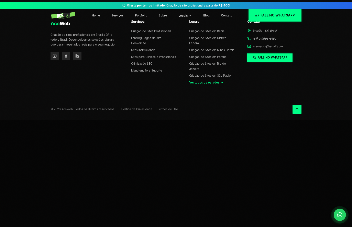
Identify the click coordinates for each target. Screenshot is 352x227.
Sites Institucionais (143, 50)
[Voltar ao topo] (297, 109)
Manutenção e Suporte (146, 70)
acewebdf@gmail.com (268, 46)
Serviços (117, 15)
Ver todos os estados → (206, 82)
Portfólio (141, 15)
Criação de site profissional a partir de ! (178, 5)
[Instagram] (55, 56)
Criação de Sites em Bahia (206, 31)
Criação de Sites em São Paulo (210, 75)
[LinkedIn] (77, 56)
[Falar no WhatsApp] (340, 215)
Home (96, 15)
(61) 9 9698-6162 (264, 38)
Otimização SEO (142, 63)
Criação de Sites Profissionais (151, 31)
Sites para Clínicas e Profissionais (153, 57)
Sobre (163, 15)
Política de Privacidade (136, 109)
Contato (226, 15)
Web (60, 23)
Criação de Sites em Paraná (208, 57)
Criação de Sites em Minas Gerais (211, 50)
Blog (206, 15)
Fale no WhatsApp (272, 57)
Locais (183, 15)
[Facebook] (66, 56)
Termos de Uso (167, 109)
